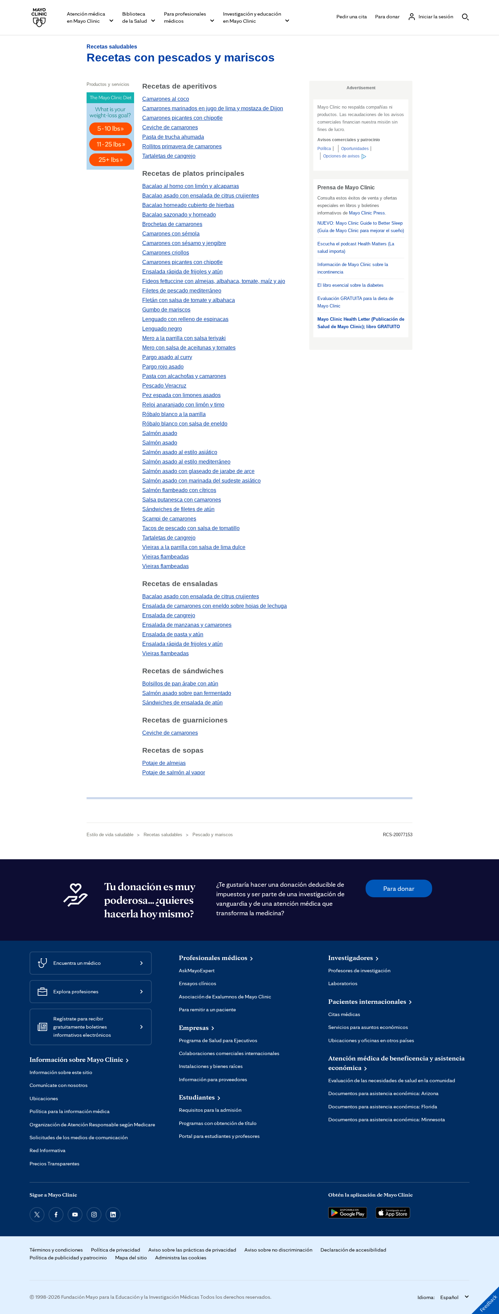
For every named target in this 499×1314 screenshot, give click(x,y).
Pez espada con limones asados (181, 395)
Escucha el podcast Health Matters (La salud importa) (355, 247)
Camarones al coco (165, 99)
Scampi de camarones (169, 519)
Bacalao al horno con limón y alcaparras (190, 186)
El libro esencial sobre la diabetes (350, 285)
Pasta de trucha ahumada (173, 137)
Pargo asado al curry (167, 357)
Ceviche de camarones (170, 127)
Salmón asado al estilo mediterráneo (186, 462)
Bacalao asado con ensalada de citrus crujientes (200, 196)
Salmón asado (159, 433)
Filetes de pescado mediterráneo (181, 291)
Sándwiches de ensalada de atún (182, 703)
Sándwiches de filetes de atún (178, 509)
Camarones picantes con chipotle (182, 118)
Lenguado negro (162, 329)
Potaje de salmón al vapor (173, 772)
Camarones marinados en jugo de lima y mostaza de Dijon (212, 108)
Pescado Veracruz (164, 386)
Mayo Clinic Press (367, 212)
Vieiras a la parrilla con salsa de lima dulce (193, 547)
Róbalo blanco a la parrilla (174, 414)
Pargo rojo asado (163, 367)
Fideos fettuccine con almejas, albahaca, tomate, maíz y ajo (213, 281)
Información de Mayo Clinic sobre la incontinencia (352, 268)
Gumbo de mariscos (166, 310)
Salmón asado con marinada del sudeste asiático (201, 481)
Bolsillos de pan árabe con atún (180, 684)
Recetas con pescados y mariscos (181, 57)
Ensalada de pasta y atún (172, 634)
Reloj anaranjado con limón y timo (183, 405)
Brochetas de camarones (172, 224)
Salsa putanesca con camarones (181, 500)
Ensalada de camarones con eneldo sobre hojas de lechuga (214, 606)
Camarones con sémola (171, 234)
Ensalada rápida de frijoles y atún (182, 272)
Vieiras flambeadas (165, 557)
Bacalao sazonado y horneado (179, 215)
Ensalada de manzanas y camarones (187, 625)
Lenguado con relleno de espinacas (185, 319)
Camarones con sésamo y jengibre (184, 243)
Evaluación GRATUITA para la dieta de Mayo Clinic (355, 302)
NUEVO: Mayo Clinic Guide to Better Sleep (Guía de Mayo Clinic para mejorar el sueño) (360, 227)
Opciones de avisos (341, 156)
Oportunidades (355, 148)
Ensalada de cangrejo (168, 615)
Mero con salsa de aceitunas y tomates (189, 348)
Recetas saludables (112, 47)
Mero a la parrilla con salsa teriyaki (184, 338)
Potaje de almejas (164, 763)
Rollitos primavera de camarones (182, 146)
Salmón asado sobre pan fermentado (186, 693)
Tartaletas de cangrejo (169, 156)
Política (324, 148)
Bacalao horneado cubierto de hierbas (188, 205)
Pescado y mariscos (212, 834)
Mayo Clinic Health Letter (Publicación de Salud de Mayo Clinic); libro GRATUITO (360, 323)
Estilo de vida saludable (110, 834)
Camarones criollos (165, 253)
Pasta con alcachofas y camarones (184, 376)
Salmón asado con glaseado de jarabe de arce (198, 471)
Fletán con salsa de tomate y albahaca (188, 300)
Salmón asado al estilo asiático (179, 452)
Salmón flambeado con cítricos (179, 490)
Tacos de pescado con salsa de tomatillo (191, 528)
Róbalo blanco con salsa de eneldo (184, 424)
